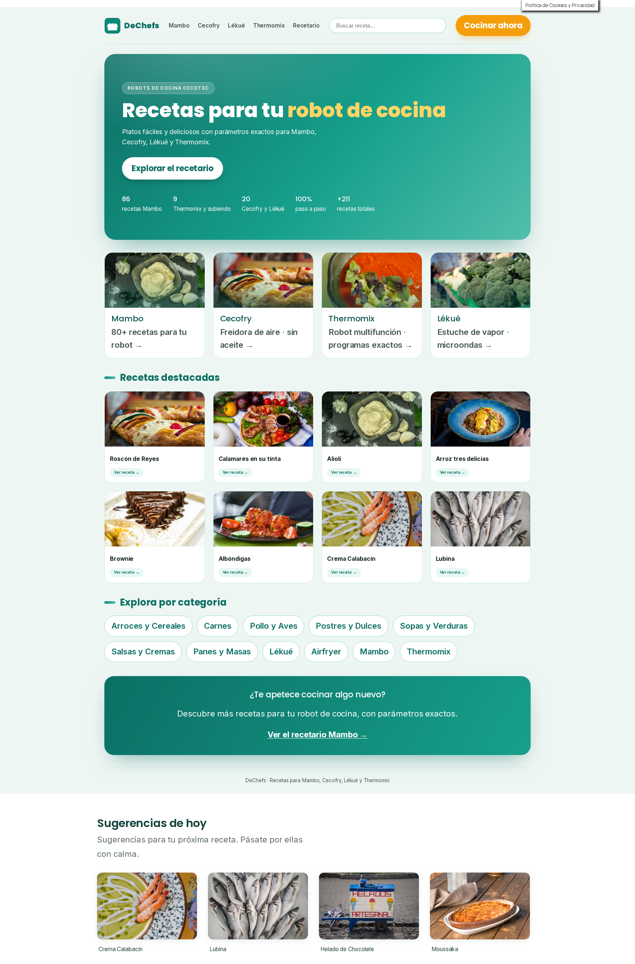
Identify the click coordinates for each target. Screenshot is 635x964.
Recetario (306, 25)
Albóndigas (235, 558)
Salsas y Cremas (143, 651)
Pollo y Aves (274, 626)
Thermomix (269, 25)
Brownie (121, 558)
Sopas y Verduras (434, 626)
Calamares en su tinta (250, 458)
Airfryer (326, 651)
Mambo (179, 25)
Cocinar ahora (493, 25)
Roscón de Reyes (134, 458)
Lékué (236, 25)
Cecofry (209, 25)
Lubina (445, 558)
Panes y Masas (222, 651)
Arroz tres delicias (462, 458)
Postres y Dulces (348, 626)
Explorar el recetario (173, 168)
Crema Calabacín (351, 558)
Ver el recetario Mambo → (318, 734)
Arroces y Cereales (148, 626)
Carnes (217, 626)
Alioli (334, 458)
